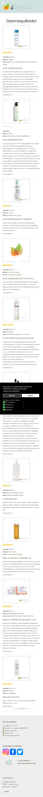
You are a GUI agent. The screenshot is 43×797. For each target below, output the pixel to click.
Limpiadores (11, 693)
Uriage (10, 60)
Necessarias (9, 402)
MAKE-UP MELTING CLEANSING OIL (17, 558)
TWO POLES (12, 552)
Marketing (8, 410)
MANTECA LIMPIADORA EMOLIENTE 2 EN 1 (19, 620)
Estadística (9, 407)
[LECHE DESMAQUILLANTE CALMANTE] (16, 190)
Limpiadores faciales (14, 554)
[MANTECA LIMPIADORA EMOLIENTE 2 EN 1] (16, 591)
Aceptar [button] (30, 395)
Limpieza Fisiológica (14, 275)
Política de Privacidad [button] (11, 391)
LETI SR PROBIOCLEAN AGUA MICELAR (18, 338)
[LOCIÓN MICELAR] (16, 470)
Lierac (10, 133)
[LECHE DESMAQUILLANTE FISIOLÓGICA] (16, 250)
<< (13, 709)
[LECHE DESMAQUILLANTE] (16, 37)
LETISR (10, 332)
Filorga (10, 691)
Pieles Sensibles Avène (15, 495)
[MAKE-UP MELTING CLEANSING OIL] (16, 529)
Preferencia (9, 405)
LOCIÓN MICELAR (10, 499)
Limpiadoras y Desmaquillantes (18, 136)
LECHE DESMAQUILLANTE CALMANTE (17, 219)
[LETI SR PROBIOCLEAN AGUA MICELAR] (16, 309)
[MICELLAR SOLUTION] (16, 668)
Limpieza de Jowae (14, 215)
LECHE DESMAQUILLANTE (13, 68)
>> (29, 709)
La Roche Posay (14, 272)
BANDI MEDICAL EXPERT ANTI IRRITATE (20, 616)
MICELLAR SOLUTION (11, 697)
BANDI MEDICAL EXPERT (16, 613)
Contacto (6, 791)
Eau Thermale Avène (15, 493)
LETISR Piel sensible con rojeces (18, 334)
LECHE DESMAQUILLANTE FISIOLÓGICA (18, 278)
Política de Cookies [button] (20, 389)
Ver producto (7, 95)
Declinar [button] (12, 395)
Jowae (10, 213)
